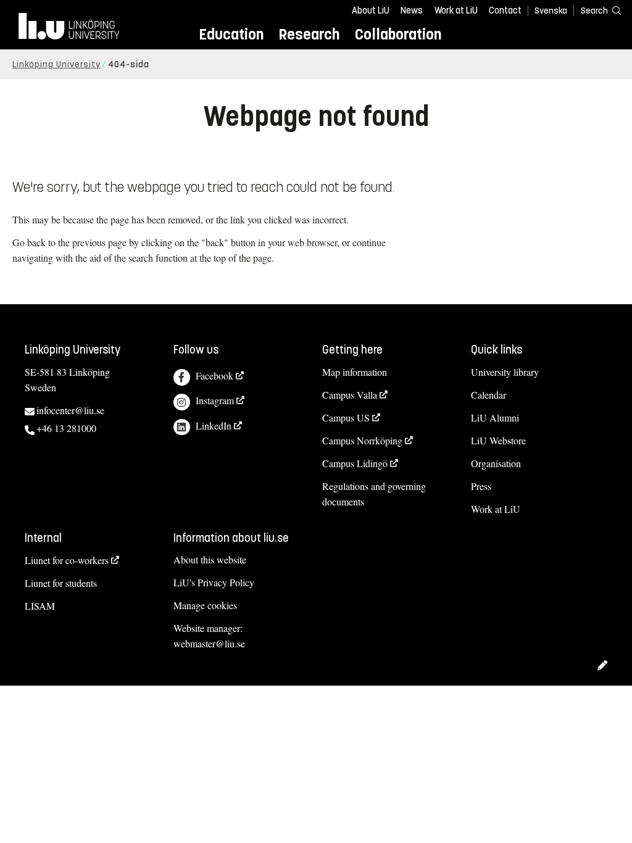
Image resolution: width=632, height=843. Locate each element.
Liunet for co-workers (67, 560)
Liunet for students (61, 582)
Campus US (346, 417)
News (412, 10)
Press (481, 486)
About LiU (370, 10)
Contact (505, 10)
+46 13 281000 (66, 428)
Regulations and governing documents (374, 494)
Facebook (214, 375)
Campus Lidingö (355, 463)
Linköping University (56, 64)
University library (505, 371)
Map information (354, 371)
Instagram (215, 400)
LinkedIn (213, 425)
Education (231, 34)
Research (308, 34)
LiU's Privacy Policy (213, 582)
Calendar (488, 394)
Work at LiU (456, 10)
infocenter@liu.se (70, 410)
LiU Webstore (498, 440)
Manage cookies (205, 605)
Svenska (550, 11)
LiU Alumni (495, 417)
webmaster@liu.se (209, 643)
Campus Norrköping (362, 440)
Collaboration (398, 34)
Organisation (496, 463)
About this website (209, 559)
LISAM (40, 605)
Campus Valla (349, 394)
